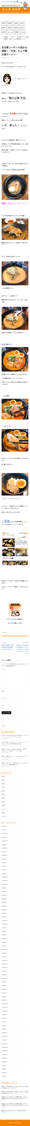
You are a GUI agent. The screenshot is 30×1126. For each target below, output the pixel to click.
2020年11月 (5, 880)
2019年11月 (5, 924)
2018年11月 (5, 964)
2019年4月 (4, 946)
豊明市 (17, 32)
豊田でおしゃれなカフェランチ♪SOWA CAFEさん (14, 1110)
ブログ (12, 37)
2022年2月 (4, 826)
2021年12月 (5, 833)
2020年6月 (4, 899)
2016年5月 (4, 1072)
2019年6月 (4, 938)
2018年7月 (4, 978)
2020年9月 (4, 888)
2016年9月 (4, 1058)
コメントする (15, 57)
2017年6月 (4, 1025)
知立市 (22, 27)
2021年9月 (4, 844)
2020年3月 (4, 909)
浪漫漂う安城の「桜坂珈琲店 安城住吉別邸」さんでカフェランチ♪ (8, 647)
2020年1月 (4, 917)
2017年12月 (5, 1003)
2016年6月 (4, 1069)
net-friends (19, 1122)
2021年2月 (4, 870)
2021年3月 (4, 866)
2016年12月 (5, 1047)
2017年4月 (4, 1032)
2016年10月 (5, 1054)
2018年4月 (4, 989)
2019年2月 (4, 953)
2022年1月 (4, 830)
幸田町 (16, 27)
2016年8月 (4, 1061)
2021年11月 (5, 837)
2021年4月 (4, 862)
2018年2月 (4, 996)
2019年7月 (4, 935)
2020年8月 (4, 891)
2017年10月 (5, 1011)
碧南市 (10, 27)
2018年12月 (5, 960)
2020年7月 (4, 895)
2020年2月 (4, 913)
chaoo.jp (6, 37)
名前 (3, 691)
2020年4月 (4, 906)
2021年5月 (4, 859)
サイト (3, 705)
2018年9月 (4, 971)
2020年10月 (5, 884)
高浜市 (4, 32)
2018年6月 (4, 982)
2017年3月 (4, 1036)
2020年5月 (4, 902)
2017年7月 (4, 1022)
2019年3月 (4, 949)
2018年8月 (4, 975)
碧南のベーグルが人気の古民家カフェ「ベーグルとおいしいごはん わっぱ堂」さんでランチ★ (23, 649)
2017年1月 (4, 1043)
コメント (4, 669)
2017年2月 (4, 1040)
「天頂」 (7, 521)
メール (4, 698)
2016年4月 (4, 1076)
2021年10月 (5, 841)
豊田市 (4, 23)
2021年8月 (4, 848)
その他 (23, 32)
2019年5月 (4, 942)
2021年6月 (4, 855)
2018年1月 (4, 1000)
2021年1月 (4, 873)
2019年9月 (4, 927)
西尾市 (4, 27)
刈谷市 (22, 23)
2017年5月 (4, 1029)
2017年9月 (4, 1014)
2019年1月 (4, 956)
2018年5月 (4, 985)
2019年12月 (5, 920)
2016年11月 (5, 1051)
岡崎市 (10, 23)
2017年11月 (5, 1007)
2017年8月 (4, 1018)
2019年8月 (4, 931)
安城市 (16, 23)
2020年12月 (5, 877)
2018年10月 (5, 967)
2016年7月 (4, 1065)
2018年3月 (4, 993)
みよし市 (10, 32)
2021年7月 (4, 851)
